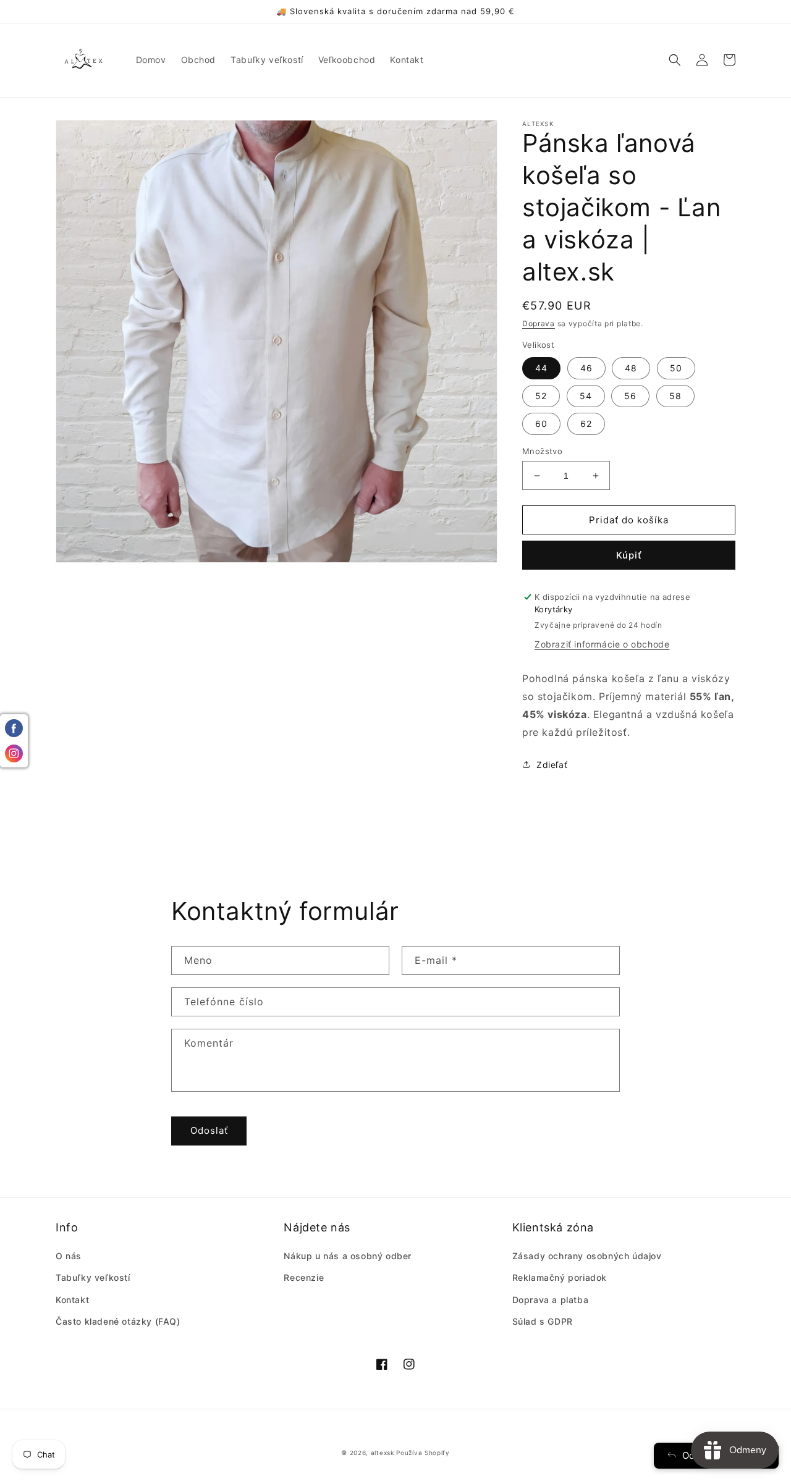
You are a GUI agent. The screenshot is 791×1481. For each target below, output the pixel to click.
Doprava (538, 323)
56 (630, 395)
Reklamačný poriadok (559, 1277)
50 (676, 368)
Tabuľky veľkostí (93, 1277)
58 (675, 395)
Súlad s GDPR (542, 1321)
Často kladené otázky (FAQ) (118, 1321)
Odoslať (209, 1130)
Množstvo (542, 451)
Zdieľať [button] (551, 764)
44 (541, 368)
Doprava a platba (550, 1299)
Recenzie (304, 1277)
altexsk (382, 1452)
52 (541, 395)
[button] (674, 60)
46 (586, 368)
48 (631, 368)
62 (586, 423)
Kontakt (72, 1299)
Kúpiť (629, 555)
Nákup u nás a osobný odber (348, 1256)
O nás (69, 1256)
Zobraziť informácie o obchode (602, 644)
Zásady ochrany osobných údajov (587, 1256)
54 (586, 395)
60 (541, 423)
